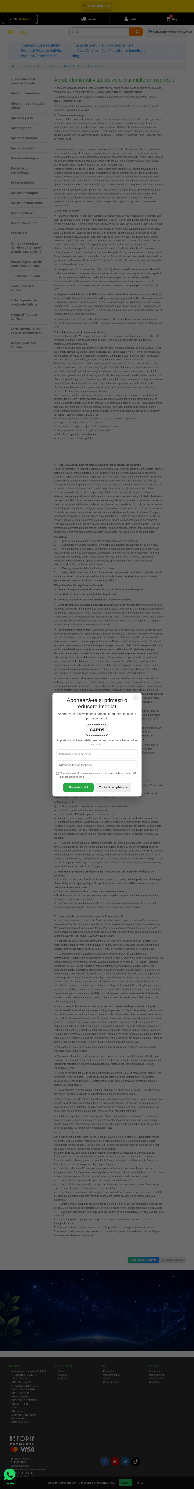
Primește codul (78, 787)
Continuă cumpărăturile (113, 787)
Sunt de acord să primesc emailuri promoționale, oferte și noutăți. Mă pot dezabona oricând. (98, 775)
